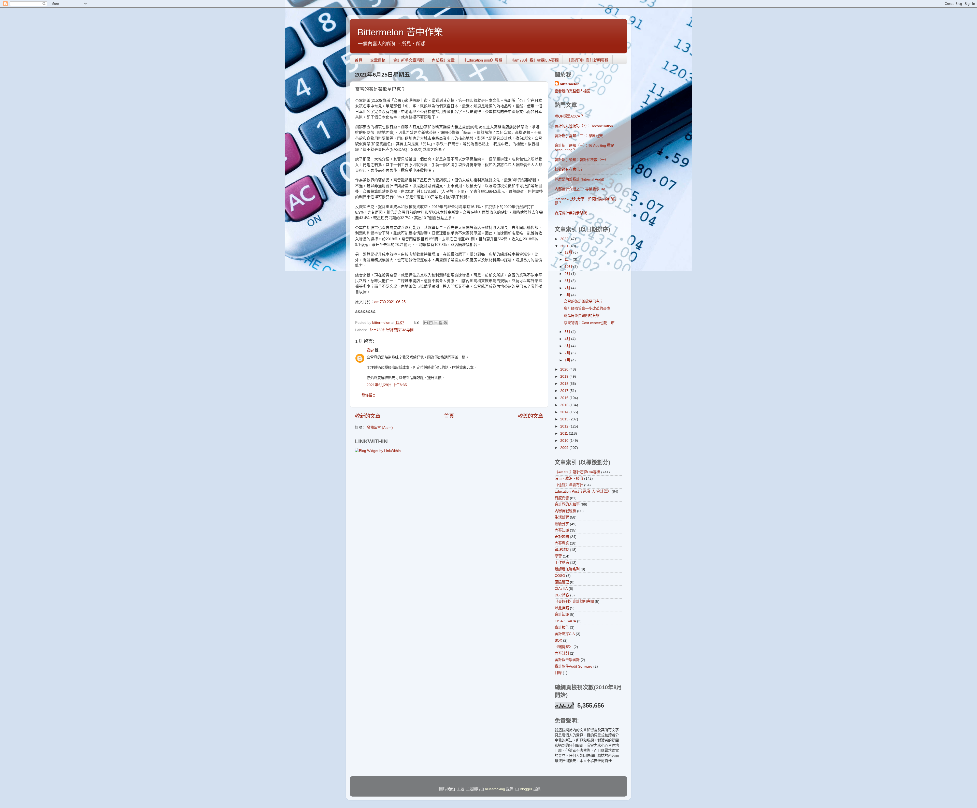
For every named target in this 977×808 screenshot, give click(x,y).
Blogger (526, 789)
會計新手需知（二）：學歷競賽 (579, 136)
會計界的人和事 (567, 504)
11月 (569, 259)
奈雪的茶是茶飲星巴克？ (583, 301)
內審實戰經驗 (565, 511)
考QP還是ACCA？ (569, 116)
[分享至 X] (435, 322)
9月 (568, 274)
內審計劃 (562, 653)
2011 (564, 433)
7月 (568, 288)
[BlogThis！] (430, 322)
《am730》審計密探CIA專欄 (534, 60)
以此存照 (562, 608)
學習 (558, 556)
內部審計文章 (443, 60)
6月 (568, 295)
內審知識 (562, 530)
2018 (564, 383)
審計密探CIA (565, 634)
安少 (370, 350)
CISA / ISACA (565, 621)
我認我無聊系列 (567, 569)
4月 (568, 339)
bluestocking (495, 789)
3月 (568, 346)
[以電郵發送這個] (425, 322)
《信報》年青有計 (569, 485)
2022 (564, 239)
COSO (560, 576)
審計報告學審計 (567, 660)
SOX (558, 640)
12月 (569, 252)
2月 (568, 353)
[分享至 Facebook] (440, 322)
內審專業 (562, 543)
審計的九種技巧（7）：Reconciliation (584, 126)
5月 (568, 332)
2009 (564, 448)
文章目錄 (377, 60)
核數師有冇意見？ (569, 169)
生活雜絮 (562, 517)
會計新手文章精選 (408, 60)
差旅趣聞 (562, 537)
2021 (564, 246)
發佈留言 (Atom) (380, 427)
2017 (564, 391)
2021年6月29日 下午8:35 (387, 385)
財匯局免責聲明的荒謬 (581, 316)
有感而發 (562, 498)
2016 (564, 398)
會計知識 (562, 614)
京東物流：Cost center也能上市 (589, 323)
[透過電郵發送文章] (416, 322)
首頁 (358, 60)
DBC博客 (562, 595)
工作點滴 (562, 563)
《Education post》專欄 (482, 60)
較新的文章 (367, 416)
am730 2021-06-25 (390, 302)
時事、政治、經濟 (569, 478)
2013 (564, 419)
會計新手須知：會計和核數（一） (581, 160)
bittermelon (570, 84)
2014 (564, 412)
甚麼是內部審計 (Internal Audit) (579, 179)
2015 (564, 405)
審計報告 (562, 627)
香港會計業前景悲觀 (571, 213)
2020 (564, 369)
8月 (568, 281)
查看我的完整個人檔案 (572, 91)
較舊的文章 (530, 416)
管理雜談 (562, 550)
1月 (568, 360)
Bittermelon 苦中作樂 (400, 32)
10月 (569, 267)
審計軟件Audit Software (573, 666)
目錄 (558, 673)
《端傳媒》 (563, 647)
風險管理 (562, 582)
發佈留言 (369, 395)
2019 (564, 376)
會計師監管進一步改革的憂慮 (587, 308)
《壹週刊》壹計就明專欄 (588, 60)
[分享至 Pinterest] (445, 322)
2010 (564, 440)
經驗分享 (562, 524)
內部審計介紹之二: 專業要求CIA (580, 189)
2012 (564, 426)
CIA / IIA (561, 588)
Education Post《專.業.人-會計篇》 (583, 491)
